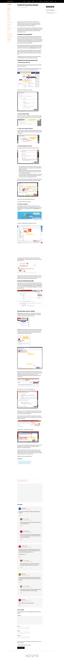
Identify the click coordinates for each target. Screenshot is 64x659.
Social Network (24, 480)
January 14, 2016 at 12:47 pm (26, 547)
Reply (20, 515)
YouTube (8, 41)
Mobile (8, 30)
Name (18, 626)
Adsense (8, 6)
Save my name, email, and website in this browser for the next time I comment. (29, 642)
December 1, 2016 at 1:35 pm (27, 532)
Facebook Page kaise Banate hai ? (25, 461)
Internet (8, 26)
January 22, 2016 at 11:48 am (27, 561)
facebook (23, 481)
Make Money (9, 28)
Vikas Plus (10, 1)
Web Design (9, 37)
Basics (8, 11)
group (27, 481)
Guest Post (9, 24)
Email (18, 630)
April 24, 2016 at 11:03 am (26, 600)
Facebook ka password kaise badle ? (25, 462)
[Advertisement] (24, 15)
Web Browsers (9, 35)
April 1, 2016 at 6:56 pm (25, 575)
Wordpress (9, 39)
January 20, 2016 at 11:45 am (27, 520)
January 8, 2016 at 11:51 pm (26, 509)
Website (18, 635)
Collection (9, 17)
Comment (19, 615)
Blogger (8, 13)
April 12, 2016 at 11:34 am (27, 587)
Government (9, 22)
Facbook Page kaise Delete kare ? (25, 463)
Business (8, 15)
